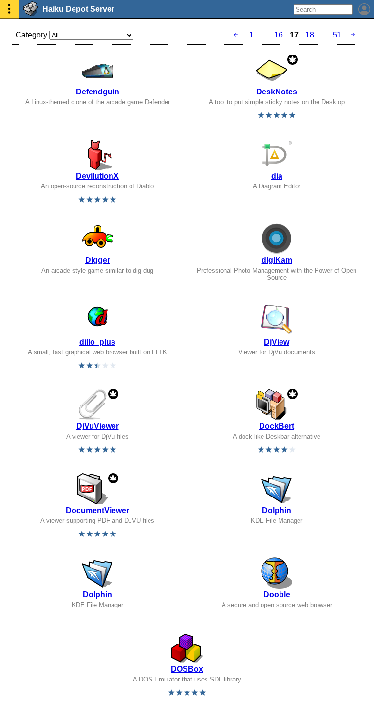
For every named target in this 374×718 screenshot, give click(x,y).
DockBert (276, 426)
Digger (97, 260)
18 (309, 35)
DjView (276, 342)
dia (276, 176)
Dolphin (276, 510)
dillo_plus (97, 342)
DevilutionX (97, 176)
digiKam (277, 260)
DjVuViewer (97, 426)
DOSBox (187, 669)
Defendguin (97, 92)
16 (278, 35)
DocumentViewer (97, 510)
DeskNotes (276, 92)
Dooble (276, 594)
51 (337, 35)
